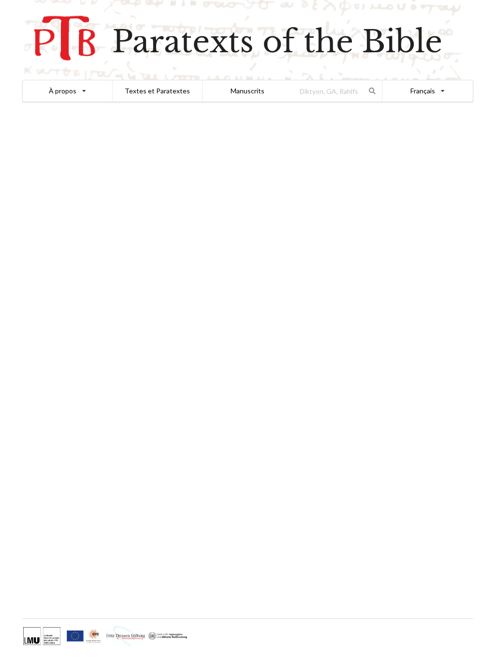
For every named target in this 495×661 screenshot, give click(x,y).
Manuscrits (247, 91)
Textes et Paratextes (157, 91)
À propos (62, 91)
